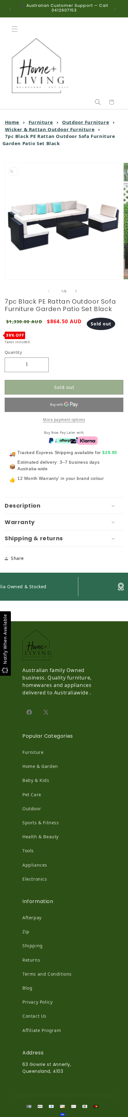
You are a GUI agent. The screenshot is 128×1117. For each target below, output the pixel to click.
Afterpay (32, 918)
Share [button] (17, 558)
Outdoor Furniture (85, 122)
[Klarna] (88, 440)
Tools (28, 851)
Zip (26, 932)
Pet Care (31, 795)
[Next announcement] (116, 9)
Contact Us (34, 1016)
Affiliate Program (41, 1030)
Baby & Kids (35, 780)
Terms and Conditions (47, 974)
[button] (16, 29)
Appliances (34, 865)
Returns (31, 960)
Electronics (34, 879)
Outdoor (31, 809)
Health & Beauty (40, 837)
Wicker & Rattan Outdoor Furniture (50, 129)
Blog (27, 988)
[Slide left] (50, 291)
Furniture (41, 122)
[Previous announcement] (11, 9)
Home (12, 122)
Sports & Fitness (40, 823)
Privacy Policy (37, 1002)
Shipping (32, 946)
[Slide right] (78, 291)
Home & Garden (40, 766)
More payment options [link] (64, 419)
